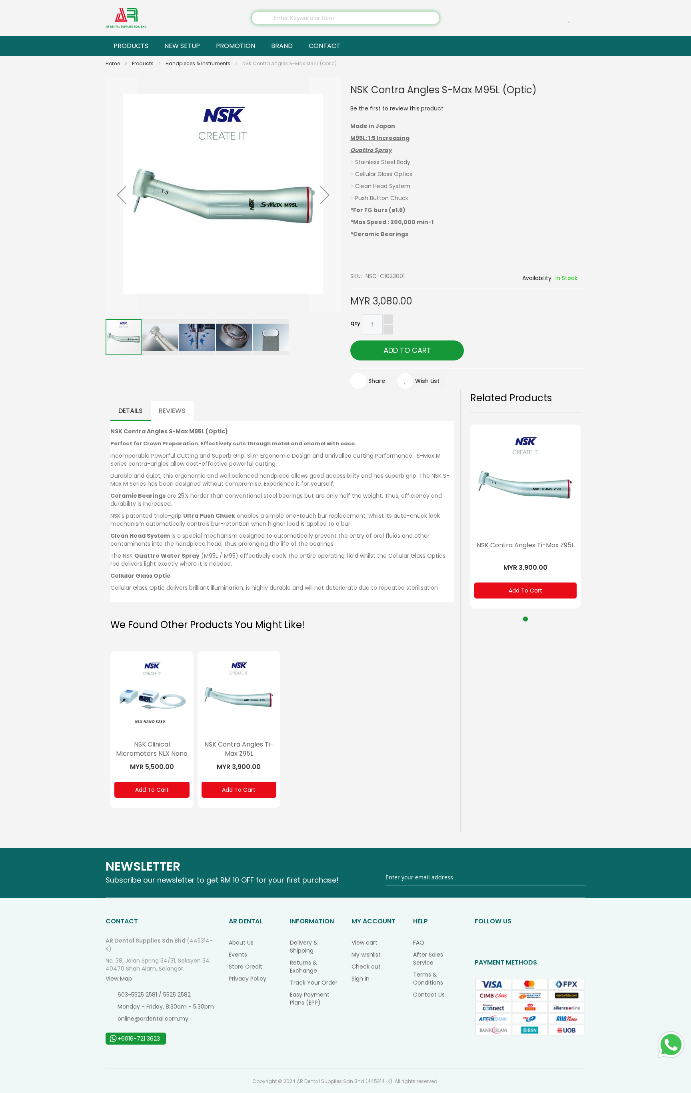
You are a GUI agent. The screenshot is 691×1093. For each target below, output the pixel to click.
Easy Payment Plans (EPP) (310, 999)
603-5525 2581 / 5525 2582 (154, 995)
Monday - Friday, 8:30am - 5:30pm (166, 1007)
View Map (119, 979)
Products (143, 63)
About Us (241, 943)
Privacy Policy (247, 979)
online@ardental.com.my (153, 1019)
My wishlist (366, 955)
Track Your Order (314, 983)
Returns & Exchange (303, 967)
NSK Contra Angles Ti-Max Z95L (239, 749)
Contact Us (429, 995)
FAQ (418, 943)
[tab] (130, 411)
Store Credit (245, 967)
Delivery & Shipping (304, 947)
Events (238, 955)
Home (113, 63)
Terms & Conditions (428, 979)
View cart (364, 943)
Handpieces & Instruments (199, 63)
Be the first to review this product (396, 108)
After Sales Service (428, 959)
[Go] (580, 877)
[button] (122, 194)
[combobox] (345, 18)
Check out (366, 967)
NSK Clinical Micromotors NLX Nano (152, 749)
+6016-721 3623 (139, 1039)
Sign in (360, 979)
